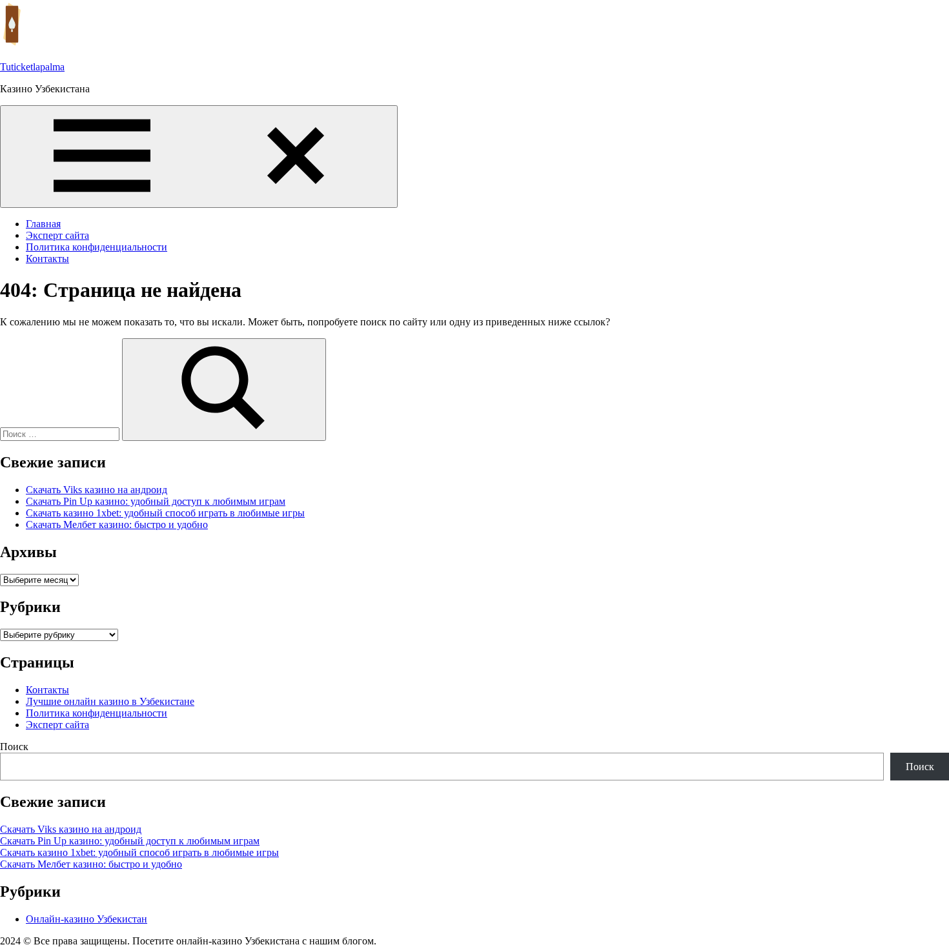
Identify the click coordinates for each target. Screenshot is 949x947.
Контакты (47, 258)
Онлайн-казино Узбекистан (86, 918)
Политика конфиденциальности (96, 246)
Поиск (14, 746)
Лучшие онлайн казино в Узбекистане (110, 701)
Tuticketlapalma (32, 66)
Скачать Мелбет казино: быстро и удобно (117, 524)
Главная (43, 223)
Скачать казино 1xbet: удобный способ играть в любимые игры (165, 512)
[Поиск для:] (61, 433)
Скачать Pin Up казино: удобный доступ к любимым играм (155, 501)
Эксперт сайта (57, 235)
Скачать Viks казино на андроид (96, 489)
